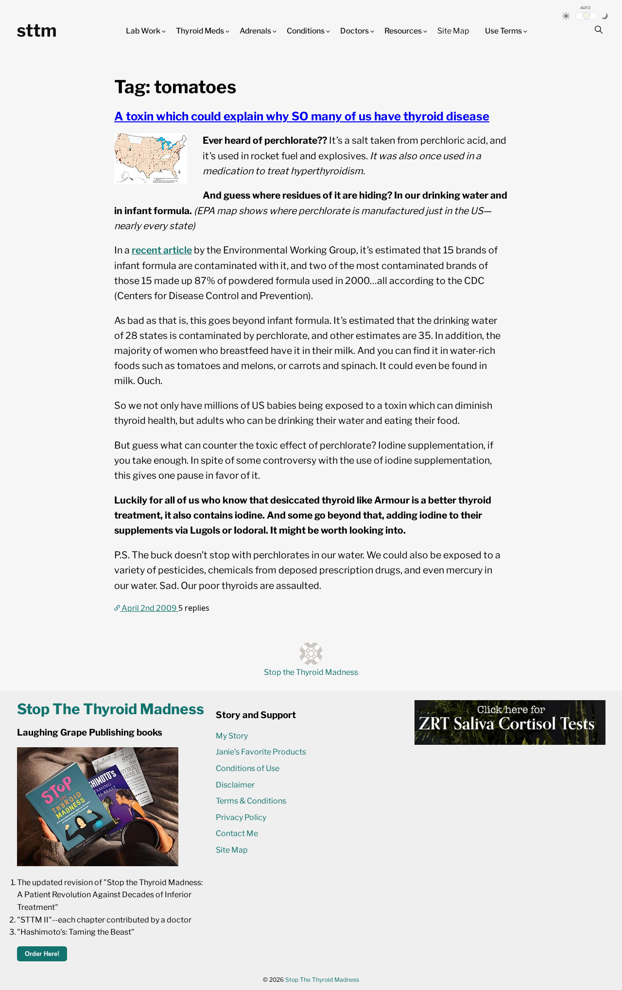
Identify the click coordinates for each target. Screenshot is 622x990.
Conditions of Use (247, 768)
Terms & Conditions (251, 800)
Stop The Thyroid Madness (322, 979)
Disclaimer (235, 784)
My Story (232, 735)
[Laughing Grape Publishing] (97, 863)
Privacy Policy (241, 817)
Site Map (453, 30)
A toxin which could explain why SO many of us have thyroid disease (301, 116)
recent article (162, 250)
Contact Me (237, 833)
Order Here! (42, 953)
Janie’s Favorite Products (261, 751)
